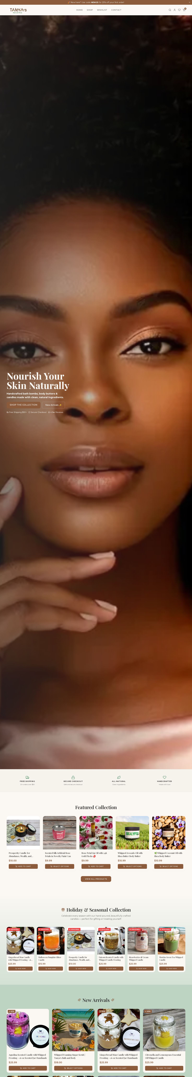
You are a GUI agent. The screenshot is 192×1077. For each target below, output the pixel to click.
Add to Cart (24, 866)
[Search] (170, 10)
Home (79, 10)
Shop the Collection (23, 405)
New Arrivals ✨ (53, 405)
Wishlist (102, 10)
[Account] (174, 10)
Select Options (61, 866)
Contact (116, 10)
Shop (90, 10)
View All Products (96, 879)
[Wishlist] (179, 10)
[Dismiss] (189, 2)
